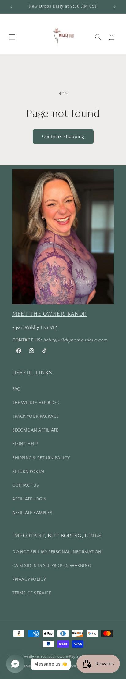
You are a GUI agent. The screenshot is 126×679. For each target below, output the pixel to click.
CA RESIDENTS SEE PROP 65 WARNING (51, 565)
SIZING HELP (25, 444)
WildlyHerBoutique (39, 656)
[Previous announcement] (11, 6)
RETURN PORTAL (29, 471)
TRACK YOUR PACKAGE (35, 416)
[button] (12, 37)
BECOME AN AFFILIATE (35, 430)
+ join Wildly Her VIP (34, 327)
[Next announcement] (114, 6)
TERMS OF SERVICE (31, 593)
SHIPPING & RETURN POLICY (41, 458)
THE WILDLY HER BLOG (35, 402)
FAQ (16, 389)
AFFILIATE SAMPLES (32, 513)
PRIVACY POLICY (29, 579)
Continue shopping (63, 136)
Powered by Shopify (72, 656)
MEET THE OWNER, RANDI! (49, 313)
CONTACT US (25, 485)
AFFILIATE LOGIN (29, 499)
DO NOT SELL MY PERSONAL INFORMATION (57, 552)
